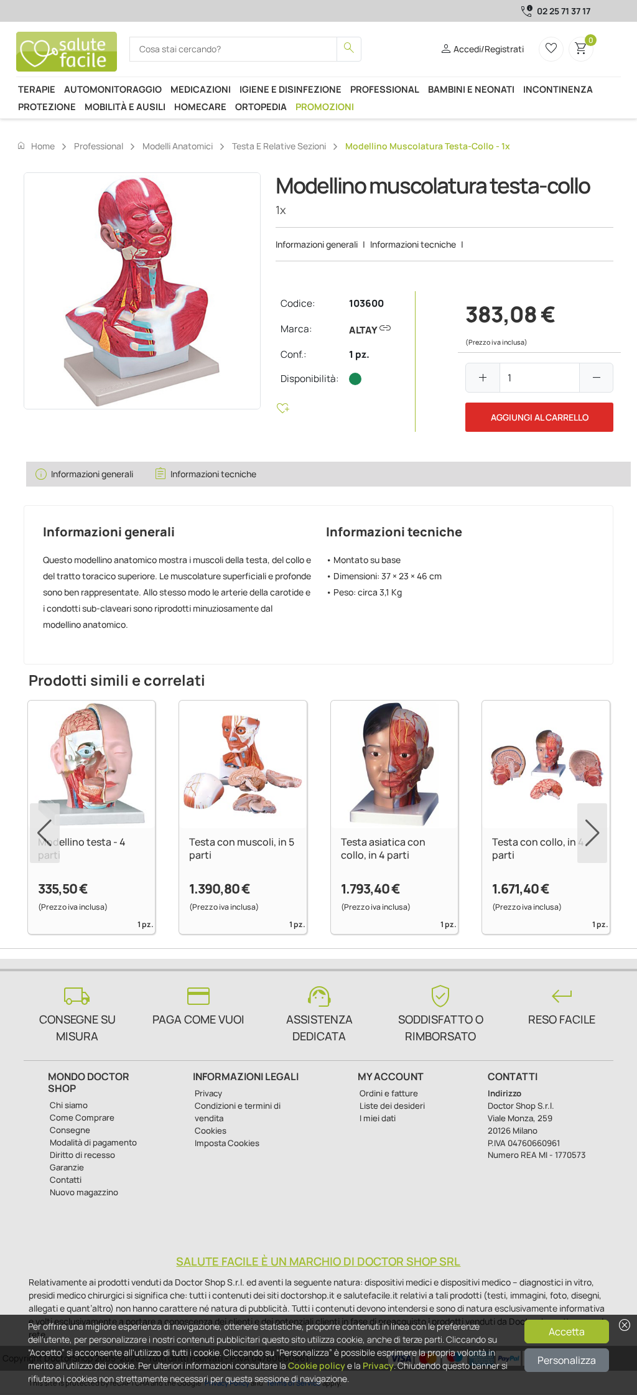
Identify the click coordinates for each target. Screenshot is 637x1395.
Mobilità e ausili (125, 106)
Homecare (200, 106)
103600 (366, 303)
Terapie (36, 89)
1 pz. (359, 354)
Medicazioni (200, 89)
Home (35, 145)
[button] (592, 833)
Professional (384, 89)
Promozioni (324, 106)
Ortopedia (261, 106)
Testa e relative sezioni (279, 146)
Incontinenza (558, 89)
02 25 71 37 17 (563, 11)
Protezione (47, 106)
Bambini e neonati (471, 89)
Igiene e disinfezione (290, 89)
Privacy (378, 1365)
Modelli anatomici (177, 146)
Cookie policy (316, 1365)
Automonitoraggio (113, 89)
